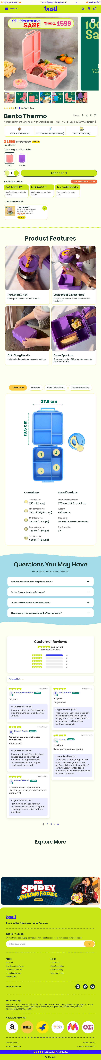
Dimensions (18, 387)
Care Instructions (55, 387)
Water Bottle (11, 977)
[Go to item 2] (21, 97)
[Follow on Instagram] (77, 986)
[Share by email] (95, 115)
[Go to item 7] (81, 97)
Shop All (9, 962)
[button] (37, 655)
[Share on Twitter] (86, 115)
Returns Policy (56, 969)
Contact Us (55, 962)
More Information (80, 387)
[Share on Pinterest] (91, 115)
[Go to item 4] (45, 97)
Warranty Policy (57, 973)
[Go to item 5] (57, 97)
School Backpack (13, 973)
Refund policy (12, 1042)
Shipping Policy (57, 966)
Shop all (14, 9)
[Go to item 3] (33, 97)
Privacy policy (89, 1042)
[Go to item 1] (9, 97)
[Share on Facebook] (82, 115)
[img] (15, 688)
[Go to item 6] (69, 97)
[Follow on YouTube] (92, 986)
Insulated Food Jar (14, 969)
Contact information (86, 1046)
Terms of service (13, 1046)
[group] (50, 890)
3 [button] (51, 824)
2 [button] (47, 824)
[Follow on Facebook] (85, 986)
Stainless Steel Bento (15, 966)
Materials (35, 387)
